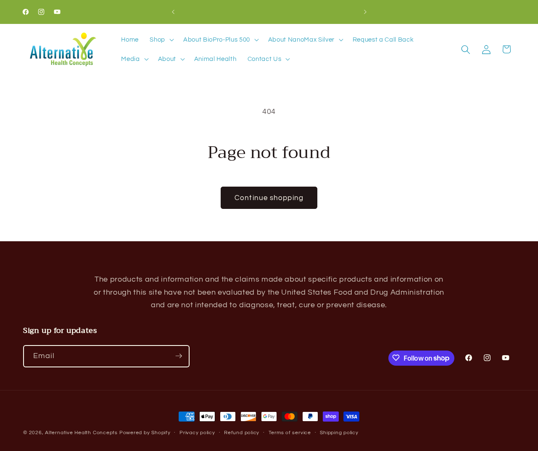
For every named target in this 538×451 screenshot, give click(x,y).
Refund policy (241, 432)
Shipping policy (339, 432)
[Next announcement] (365, 12)
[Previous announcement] (173, 12)
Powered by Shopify (145, 432)
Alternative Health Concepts (81, 432)
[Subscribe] (179, 356)
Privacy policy (197, 432)
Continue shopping (269, 197)
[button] (161, 40)
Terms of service (290, 432)
